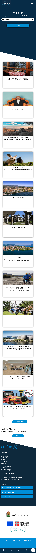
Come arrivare (7, 469)
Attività (5, 467)
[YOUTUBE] (15, 447)
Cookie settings (27, 540)
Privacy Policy (16, 540)
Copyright (7, 540)
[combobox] (17, 19)
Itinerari (5, 456)
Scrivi (18, 436)
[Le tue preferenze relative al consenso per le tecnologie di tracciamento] (33, 550)
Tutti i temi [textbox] (5, 19)
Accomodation (7, 466)
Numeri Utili (6, 471)
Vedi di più (20, 422)
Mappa (5, 461)
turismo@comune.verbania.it (12, 487)
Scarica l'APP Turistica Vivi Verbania (13, 477)
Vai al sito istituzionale (9, 476)
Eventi (5, 458)
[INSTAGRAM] (9, 447)
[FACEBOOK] (3, 447)
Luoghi (5, 454)
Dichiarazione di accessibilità (11, 479)
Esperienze (6, 459)
